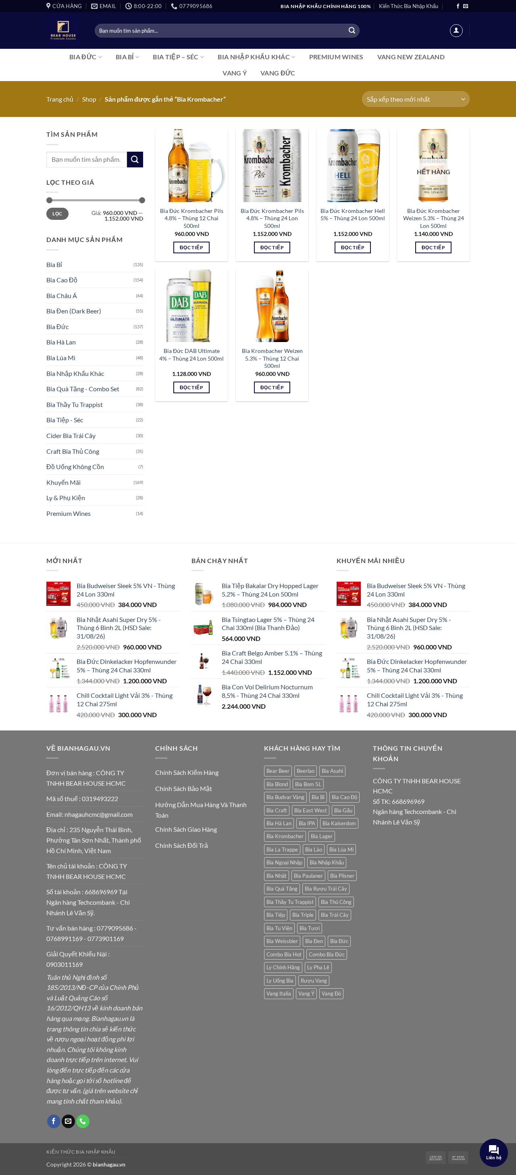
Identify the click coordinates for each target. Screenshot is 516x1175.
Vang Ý (235, 73)
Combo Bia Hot (284, 954)
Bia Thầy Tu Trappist (74, 404)
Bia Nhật (276, 875)
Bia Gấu (343, 810)
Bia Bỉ (125, 57)
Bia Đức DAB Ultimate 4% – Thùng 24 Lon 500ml (191, 354)
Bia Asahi (332, 771)
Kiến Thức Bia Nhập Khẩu (408, 6)
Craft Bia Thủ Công (72, 451)
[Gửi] (352, 31)
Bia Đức (82, 57)
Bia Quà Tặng (282, 888)
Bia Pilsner (342, 875)
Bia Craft (276, 810)
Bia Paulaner (308, 875)
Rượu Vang (314, 980)
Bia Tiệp (275, 915)
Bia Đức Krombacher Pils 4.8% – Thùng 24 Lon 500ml (272, 218)
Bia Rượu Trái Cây (326, 888)
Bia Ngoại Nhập (284, 862)
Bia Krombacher (285, 836)
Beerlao (305, 771)
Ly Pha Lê (318, 967)
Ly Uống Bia (279, 980)
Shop (89, 99)
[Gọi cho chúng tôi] (82, 1121)
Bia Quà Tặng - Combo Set (82, 388)
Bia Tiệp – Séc (175, 57)
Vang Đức (277, 73)
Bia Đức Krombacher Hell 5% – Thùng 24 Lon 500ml (352, 214)
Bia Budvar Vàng (285, 797)
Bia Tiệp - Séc (64, 420)
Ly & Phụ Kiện (65, 497)
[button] (456, 30)
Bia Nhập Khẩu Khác (254, 57)
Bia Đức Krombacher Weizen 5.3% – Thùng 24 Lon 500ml (433, 218)
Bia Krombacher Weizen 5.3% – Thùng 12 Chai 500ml (272, 358)
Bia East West (310, 810)
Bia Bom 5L (308, 784)
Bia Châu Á (61, 295)
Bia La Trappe (282, 849)
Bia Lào (313, 849)
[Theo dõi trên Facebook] (458, 6)
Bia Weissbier (282, 941)
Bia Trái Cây (335, 915)
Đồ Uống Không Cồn (75, 466)
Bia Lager (322, 836)
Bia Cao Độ (61, 280)
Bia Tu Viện (279, 928)
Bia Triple (303, 915)
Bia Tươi (310, 928)
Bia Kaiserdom (339, 823)
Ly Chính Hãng (283, 967)
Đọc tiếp (191, 247)
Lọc (57, 214)
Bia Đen (314, 941)
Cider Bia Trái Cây (71, 435)
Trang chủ (59, 99)
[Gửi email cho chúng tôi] (465, 6)
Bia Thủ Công (336, 902)
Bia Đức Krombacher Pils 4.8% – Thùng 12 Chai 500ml (191, 218)
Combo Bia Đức (327, 954)
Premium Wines (336, 57)
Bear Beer (277, 771)
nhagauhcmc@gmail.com (98, 814)
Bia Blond (277, 784)
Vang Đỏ (331, 993)
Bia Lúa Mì (60, 357)
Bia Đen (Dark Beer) (73, 311)
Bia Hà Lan (61, 342)
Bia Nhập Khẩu (327, 862)
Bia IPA (307, 823)
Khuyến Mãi (63, 482)
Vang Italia (278, 993)
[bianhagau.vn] (64, 30)
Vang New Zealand (411, 57)
